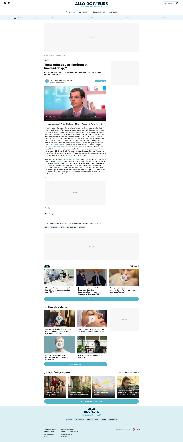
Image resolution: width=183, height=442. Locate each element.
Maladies (58, 55)
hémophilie (55, 163)
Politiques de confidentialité (69, 431)
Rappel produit (79, 419)
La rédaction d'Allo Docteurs (63, 80)
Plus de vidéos (57, 307)
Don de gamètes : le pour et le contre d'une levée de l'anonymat (127, 393)
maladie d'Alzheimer (73, 159)
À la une (20, 18)
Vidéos (72, 12)
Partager (102, 81)
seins (72, 143)
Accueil (46, 55)
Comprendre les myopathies (52, 394)
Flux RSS (46, 436)
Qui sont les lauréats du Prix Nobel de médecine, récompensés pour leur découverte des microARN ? (89, 291)
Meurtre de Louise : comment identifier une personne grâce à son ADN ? (58, 290)
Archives (82, 227)
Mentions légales (48, 431)
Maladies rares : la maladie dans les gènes (101, 393)
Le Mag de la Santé (92, 419)
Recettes (69, 419)
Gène (62, 227)
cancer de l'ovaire (57, 145)
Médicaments (113, 419)
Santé (54, 18)
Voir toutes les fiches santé (91, 401)
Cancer (103, 419)
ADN (64, 55)
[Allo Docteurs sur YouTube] (9, 3)
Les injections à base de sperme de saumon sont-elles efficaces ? (91, 330)
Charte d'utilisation (49, 434)
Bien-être (90, 18)
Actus (84, 12)
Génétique (54, 227)
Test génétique (71, 227)
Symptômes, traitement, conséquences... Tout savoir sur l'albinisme (58, 357)
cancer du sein (95, 136)
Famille (127, 18)
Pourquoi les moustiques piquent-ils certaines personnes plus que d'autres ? (123, 290)
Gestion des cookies (67, 429)
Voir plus (91, 299)
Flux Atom (64, 436)
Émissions (165, 18)
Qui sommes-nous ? (49, 429)
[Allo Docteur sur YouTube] (138, 429)
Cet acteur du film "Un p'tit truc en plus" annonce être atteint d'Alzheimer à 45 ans (58, 331)
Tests (114, 12)
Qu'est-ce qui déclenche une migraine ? (90, 356)
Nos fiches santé (59, 372)
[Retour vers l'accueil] (91, 5)
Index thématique (66, 434)
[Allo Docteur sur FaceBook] (5, 3)
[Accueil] (91, 412)
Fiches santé (99, 12)
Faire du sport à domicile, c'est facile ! (79, 394)
